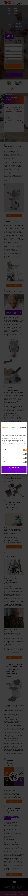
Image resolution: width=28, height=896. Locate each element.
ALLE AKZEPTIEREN (14, 467)
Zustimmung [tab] (5, 427)
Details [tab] (14, 427)
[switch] (25, 454)
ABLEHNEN (14, 471)
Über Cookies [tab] (23, 427)
